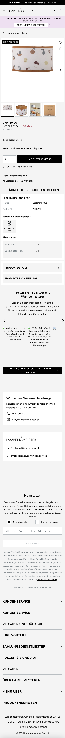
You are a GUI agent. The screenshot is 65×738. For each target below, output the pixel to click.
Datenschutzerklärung (47, 579)
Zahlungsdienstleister (24, 646)
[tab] (32, 601)
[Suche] (55, 10)
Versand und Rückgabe (24, 624)
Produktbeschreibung (20, 278)
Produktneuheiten (20, 702)
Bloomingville (39, 202)
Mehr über (12, 691)
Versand (10, 669)
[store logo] (22, 10)
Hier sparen (36, 20)
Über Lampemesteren (22, 680)
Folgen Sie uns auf (20, 657)
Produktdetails (15, 267)
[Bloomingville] (18, 140)
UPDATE (31, 25)
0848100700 (51, 721)
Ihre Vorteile (15, 635)
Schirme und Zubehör (17, 32)
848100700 (18, 413)
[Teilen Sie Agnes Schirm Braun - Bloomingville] (60, 48)
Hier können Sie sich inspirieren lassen (30, 370)
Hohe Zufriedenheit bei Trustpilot (39, 2)
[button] (7, 110)
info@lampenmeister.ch (25, 419)
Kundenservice (16, 601)
